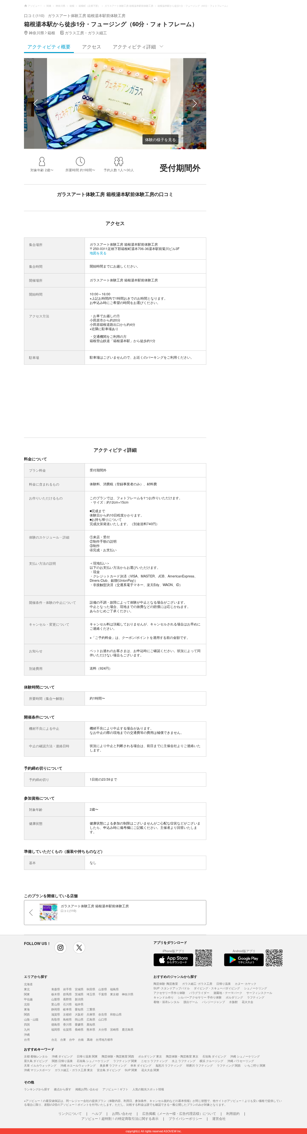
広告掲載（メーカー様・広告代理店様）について (179, 1113)
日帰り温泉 (223, 983)
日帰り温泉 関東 (87, 1056)
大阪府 (79, 1014)
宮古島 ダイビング (109, 1070)
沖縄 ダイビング (62, 1056)
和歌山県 (116, 1014)
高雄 (90, 1039)
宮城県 (79, 989)
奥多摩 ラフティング (113, 1065)
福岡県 (55, 1029)
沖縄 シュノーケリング (245, 1056)
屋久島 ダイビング (36, 1061)
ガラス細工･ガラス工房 (197, 983)
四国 (27, 1024)
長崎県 (79, 1029)
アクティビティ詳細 (134, 46)
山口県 (102, 1019)
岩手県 (67, 989)
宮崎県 (114, 1029)
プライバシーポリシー (185, 1118)
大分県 (102, 1029)
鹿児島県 (127, 1029)
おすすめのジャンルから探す (175, 976)
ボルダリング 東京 (150, 1056)
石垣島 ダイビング (214, 1056)
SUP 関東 (131, 1070)
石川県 (67, 1004)
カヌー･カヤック (245, 983)
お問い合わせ (122, 1113)
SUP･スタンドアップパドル (172, 988)
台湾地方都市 (104, 1039)
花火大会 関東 (150, 1070)
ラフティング (255, 997)
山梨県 (55, 999)
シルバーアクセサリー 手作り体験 (200, 997)
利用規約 (233, 1113)
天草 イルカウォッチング (40, 1065)
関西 (27, 1014)
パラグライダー (199, 993)
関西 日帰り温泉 (62, 1061)
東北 (27, 989)
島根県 (67, 1019)
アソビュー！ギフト (115, 1089)
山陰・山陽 (31, 1019)
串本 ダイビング (140, 1065)
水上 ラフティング (183, 1061)
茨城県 (79, 994)
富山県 (55, 1004)
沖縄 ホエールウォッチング (78, 1065)
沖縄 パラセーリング (240, 1061)
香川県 (67, 1024)
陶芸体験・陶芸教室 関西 (118, 1056)
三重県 (91, 1009)
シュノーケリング (255, 988)
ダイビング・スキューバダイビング (217, 988)
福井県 (79, 1004)
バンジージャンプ (213, 1002)
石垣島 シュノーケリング (93, 1061)
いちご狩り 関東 (255, 1065)
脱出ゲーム (190, 1002)
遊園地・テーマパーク (227, 993)
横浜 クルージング (211, 1061)
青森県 (55, 989)
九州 (27, 1029)
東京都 (114, 994)
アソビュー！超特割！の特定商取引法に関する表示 (120, 1118)
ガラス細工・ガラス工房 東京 (74, 1070)
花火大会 (247, 1002)
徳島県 (55, 1024)
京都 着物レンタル (36, 1056)
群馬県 (67, 994)
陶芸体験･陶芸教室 (166, 983)
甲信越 (28, 999)
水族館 (233, 1002)
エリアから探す (35, 976)
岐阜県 (67, 1009)
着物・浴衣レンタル (166, 1002)
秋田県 (91, 989)
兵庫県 (91, 1014)
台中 (72, 1039)
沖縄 (27, 1034)
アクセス (91, 46)
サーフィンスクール (259, 993)
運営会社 (219, 1118)
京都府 (67, 1014)
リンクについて (70, 1113)
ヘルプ (97, 1113)
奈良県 (102, 1014)
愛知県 (79, 1009)
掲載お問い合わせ (86, 1089)
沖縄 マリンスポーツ (37, 1070)
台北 (54, 1039)
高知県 (91, 1024)
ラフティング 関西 (229, 1065)
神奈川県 (127, 994)
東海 (27, 1009)
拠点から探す (62, 1089)
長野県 (67, 999)
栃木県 (55, 994)
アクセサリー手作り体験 (169, 993)
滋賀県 (55, 1014)
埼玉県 (91, 994)
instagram (60, 948)
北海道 (28, 984)
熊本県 (91, 1029)
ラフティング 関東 (125, 1061)
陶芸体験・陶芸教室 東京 (182, 1056)
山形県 (102, 989)
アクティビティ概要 (49, 46)
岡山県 (79, 1019)
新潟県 (79, 999)
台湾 (27, 1039)
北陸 (27, 1004)
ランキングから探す (37, 1089)
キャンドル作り (164, 997)
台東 (63, 1039)
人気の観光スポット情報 (148, 1089)
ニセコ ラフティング (154, 1061)
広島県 (91, 1019)
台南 (81, 1039)
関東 (27, 994)
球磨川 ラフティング (199, 1065)
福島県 (114, 989)
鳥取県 (55, 1019)
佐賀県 (67, 1029)
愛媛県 (79, 1024)
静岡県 (55, 1009)
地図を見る (98, 253)
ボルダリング (234, 997)
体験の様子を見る (160, 139)
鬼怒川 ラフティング (168, 1065)
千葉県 (102, 994)
